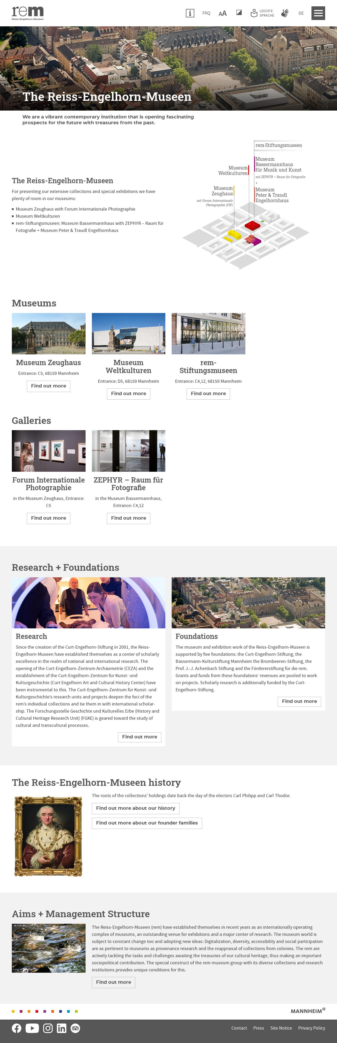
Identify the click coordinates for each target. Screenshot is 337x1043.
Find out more (48, 386)
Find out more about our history (135, 808)
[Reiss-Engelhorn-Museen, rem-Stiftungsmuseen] (208, 333)
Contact (239, 1028)
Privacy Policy (311, 1028)
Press (258, 1028)
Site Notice (281, 1028)
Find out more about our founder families (147, 823)
